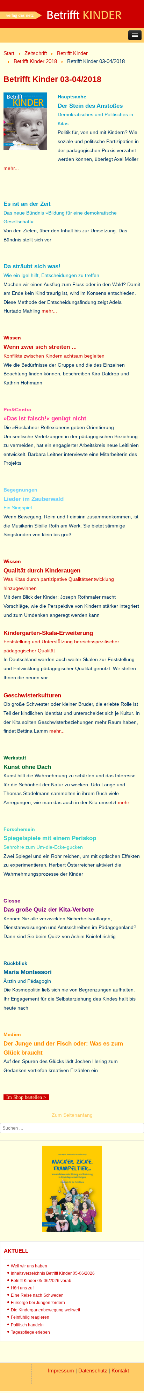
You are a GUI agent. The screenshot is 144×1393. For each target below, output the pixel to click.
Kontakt (120, 1370)
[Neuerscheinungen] (72, 1230)
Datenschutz (92, 1370)
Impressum (61, 1370)
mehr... (11, 168)
